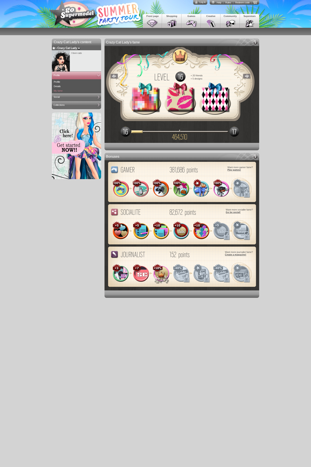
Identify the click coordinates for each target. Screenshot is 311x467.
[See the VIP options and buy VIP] (256, 2)
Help (219, 2)
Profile (57, 75)
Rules (228, 2)
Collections (59, 105)
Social (57, 97)
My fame (58, 90)
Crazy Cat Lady (67, 48)
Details (57, 86)
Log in (203, 2)
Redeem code (242, 2)
